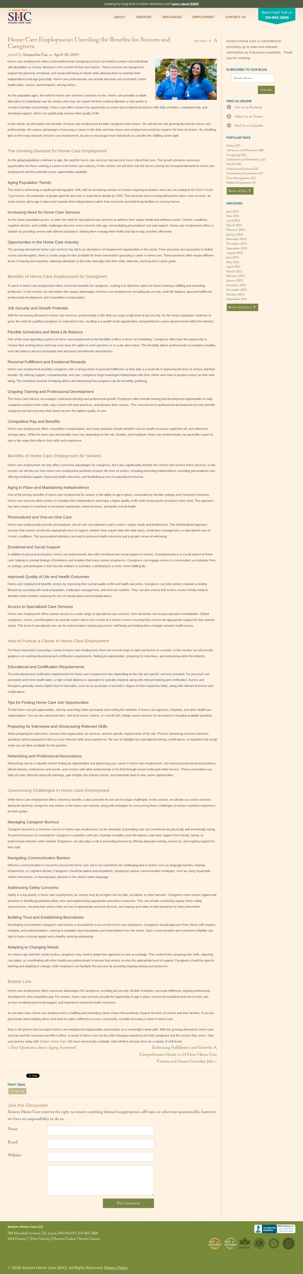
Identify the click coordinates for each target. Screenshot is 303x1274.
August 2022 (234, 253)
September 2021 (236, 299)
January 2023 (234, 235)
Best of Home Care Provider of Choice (230, 1243)
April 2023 (233, 221)
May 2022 (232, 262)
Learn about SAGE (185, 4)
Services (144, 17)
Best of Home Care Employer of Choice (215, 1243)
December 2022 (236, 239)
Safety (230, 146)
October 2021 (235, 295)
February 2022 (235, 276)
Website (14, 1155)
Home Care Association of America (245, 1243)
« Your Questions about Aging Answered (42, 1047)
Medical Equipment (238, 183)
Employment (203, 17)
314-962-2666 (277, 17)
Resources (172, 17)
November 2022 (236, 244)
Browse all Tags (238, 191)
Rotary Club (274, 1243)
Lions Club (259, 1243)
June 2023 (232, 211)
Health (230, 164)
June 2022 (232, 257)
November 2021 (236, 290)
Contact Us (235, 17)
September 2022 (236, 248)
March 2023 (234, 225)
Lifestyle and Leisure (239, 169)
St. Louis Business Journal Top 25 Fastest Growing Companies (288, 1243)
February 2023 (235, 230)
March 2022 (234, 271)
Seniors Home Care (20, 16)
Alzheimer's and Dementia (243, 159)
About (119, 17)
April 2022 (233, 267)
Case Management (238, 178)
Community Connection (241, 173)
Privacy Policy (116, 1267)
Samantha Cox (35, 55)
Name (13, 1129)
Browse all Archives (240, 307)
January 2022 (234, 281)
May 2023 (232, 216)
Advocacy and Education (242, 150)
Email (13, 1142)
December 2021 (236, 285)
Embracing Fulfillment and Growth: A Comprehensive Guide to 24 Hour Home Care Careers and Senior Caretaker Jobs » (178, 1054)
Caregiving (17, 1091)
